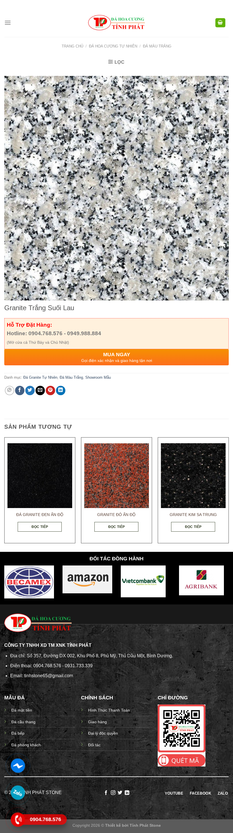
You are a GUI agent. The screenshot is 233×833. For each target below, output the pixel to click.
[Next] (228, 492)
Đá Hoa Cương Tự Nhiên (113, 46)
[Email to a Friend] (40, 390)
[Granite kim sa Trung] (193, 475)
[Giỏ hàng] (220, 23)
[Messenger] (17, 765)
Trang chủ (72, 46)
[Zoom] (11, 293)
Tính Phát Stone (145, 825)
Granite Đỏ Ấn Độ (116, 514)
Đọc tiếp (40, 527)
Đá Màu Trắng (157, 46)
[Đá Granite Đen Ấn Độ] (39, 475)
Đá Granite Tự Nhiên (40, 377)
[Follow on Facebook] (106, 792)
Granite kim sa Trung (193, 514)
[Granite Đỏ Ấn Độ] (116, 475)
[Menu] (7, 22)
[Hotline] (17, 819)
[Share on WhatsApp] (9, 390)
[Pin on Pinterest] (50, 390)
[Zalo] (17, 792)
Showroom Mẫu (98, 377)
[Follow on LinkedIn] (127, 792)
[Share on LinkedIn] (60, 390)
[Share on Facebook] (19, 390)
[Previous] (4, 492)
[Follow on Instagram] (113, 792)
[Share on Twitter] (30, 390)
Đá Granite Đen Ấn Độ (39, 514)
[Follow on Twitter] (120, 792)
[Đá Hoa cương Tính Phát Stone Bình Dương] (116, 22)
